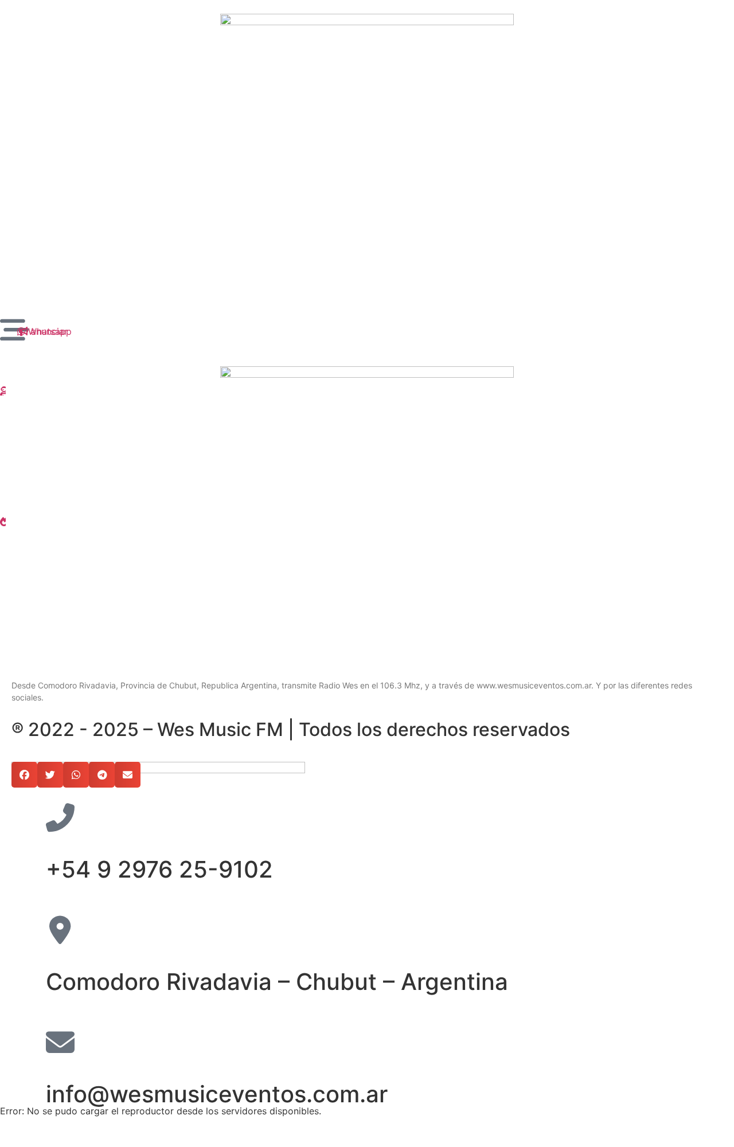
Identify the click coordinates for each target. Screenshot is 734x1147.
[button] (24, 775)
